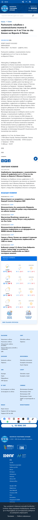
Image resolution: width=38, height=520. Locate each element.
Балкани (4, 356)
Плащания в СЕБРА (15, 499)
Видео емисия (5, 409)
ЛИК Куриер (4, 380)
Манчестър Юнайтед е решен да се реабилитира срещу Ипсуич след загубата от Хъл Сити (17, 219)
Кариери (12, 476)
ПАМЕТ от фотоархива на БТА (27, 399)
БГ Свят (3, 385)
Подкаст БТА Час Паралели (8, 411)
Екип (11, 495)
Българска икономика (26, 362)
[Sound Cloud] (19, 421)
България (4, 335)
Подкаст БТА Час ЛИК (7, 413)
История (12, 472)
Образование (4, 378)
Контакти (13, 497)
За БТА (11, 462)
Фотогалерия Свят (25, 391)
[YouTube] (19, 418)
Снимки (22, 385)
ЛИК (2, 369)
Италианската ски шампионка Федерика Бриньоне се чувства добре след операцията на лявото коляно (19, 209)
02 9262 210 (20, 425)
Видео (3, 405)
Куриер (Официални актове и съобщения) (9, 348)
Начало (3, 21)
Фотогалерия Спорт (26, 396)
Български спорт (25, 376)
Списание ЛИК (13, 493)
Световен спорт (25, 373)
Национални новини (6, 339)
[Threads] (14, 418)
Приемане (11, 516)
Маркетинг (13, 488)
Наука (2, 376)
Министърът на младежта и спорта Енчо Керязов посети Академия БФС (18, 200)
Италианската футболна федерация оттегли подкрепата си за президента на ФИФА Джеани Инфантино (18, 229)
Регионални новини (6, 341)
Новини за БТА (14, 467)
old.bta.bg (12, 502)
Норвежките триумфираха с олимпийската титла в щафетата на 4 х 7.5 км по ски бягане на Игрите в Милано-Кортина (18, 174)
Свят (21, 335)
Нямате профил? (32, 10)
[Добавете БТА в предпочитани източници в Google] (30, 421)
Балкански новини (6, 360)
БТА (11, 460)
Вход (34, 8)
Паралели (22, 341)
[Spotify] (8, 421)
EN (26, 1)
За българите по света (7, 391)
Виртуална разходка (15, 465)
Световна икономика (26, 360)
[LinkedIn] (28, 418)
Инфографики (24, 405)
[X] (24, 418)
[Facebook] (5, 418)
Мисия (11, 469)
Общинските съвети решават (7, 344)
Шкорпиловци (13, 481)
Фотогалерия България (26, 389)
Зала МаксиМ (13, 490)
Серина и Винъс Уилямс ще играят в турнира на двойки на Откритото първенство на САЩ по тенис (19, 239)
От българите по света (8, 389)
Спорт (10, 21)
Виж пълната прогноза (10, 322)
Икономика (24, 356)
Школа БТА (12, 479)
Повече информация (23, 516)
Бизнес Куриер (24, 365)
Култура (3, 373)
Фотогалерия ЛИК (25, 394)
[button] (23, 1)
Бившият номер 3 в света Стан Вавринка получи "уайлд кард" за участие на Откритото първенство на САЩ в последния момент (18, 250)
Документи (13, 474)
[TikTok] (33, 418)
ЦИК (2, 351)
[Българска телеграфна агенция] (4, 439)
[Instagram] (9, 418)
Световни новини (25, 339)
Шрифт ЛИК (13, 486)
